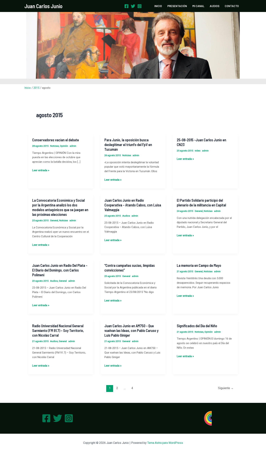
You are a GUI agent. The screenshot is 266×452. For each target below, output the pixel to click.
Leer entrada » (40, 170)
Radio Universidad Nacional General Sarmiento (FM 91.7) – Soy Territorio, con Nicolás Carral (58, 330)
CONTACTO (232, 6)
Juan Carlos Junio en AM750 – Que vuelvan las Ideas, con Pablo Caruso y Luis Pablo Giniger (131, 330)
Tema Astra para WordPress (165, 443)
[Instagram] (139, 6)
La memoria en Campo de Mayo (199, 265)
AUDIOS (214, 6)
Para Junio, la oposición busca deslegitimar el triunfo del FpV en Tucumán (128, 144)
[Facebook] (126, 6)
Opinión (64, 146)
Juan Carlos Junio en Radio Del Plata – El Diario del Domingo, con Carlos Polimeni (59, 270)
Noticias (54, 146)
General (54, 220)
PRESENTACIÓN (177, 6)
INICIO (158, 6)
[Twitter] (133, 6)
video (197, 150)
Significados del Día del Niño (197, 326)
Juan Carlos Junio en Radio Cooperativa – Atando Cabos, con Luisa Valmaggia (132, 205)
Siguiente (226, 388)
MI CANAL (198, 6)
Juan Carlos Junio (43, 6)
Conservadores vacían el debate (55, 140)
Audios (126, 215)
